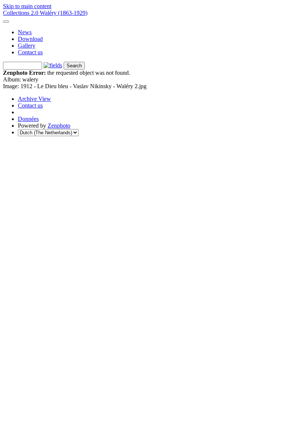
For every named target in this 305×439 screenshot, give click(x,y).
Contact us (30, 52)
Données (28, 119)
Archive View (34, 99)
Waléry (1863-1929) (63, 13)
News (25, 32)
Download (30, 39)
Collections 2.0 (21, 13)
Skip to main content (27, 6)
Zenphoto (59, 125)
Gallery (26, 45)
